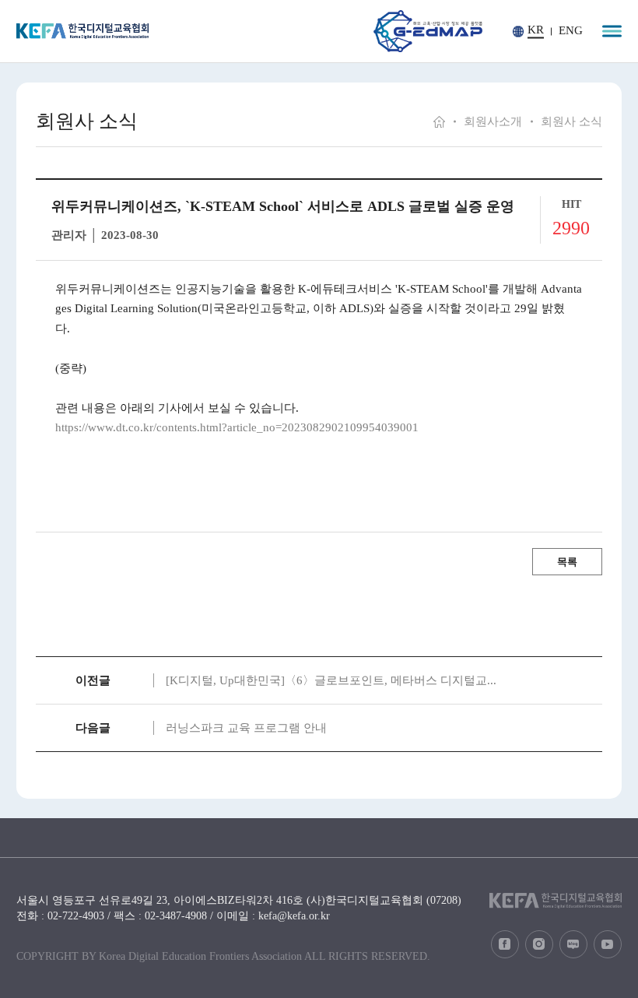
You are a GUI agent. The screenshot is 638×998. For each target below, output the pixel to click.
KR (536, 30)
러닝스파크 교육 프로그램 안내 (246, 728)
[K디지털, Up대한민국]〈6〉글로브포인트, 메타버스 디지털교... (331, 680)
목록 (567, 562)
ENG (571, 31)
